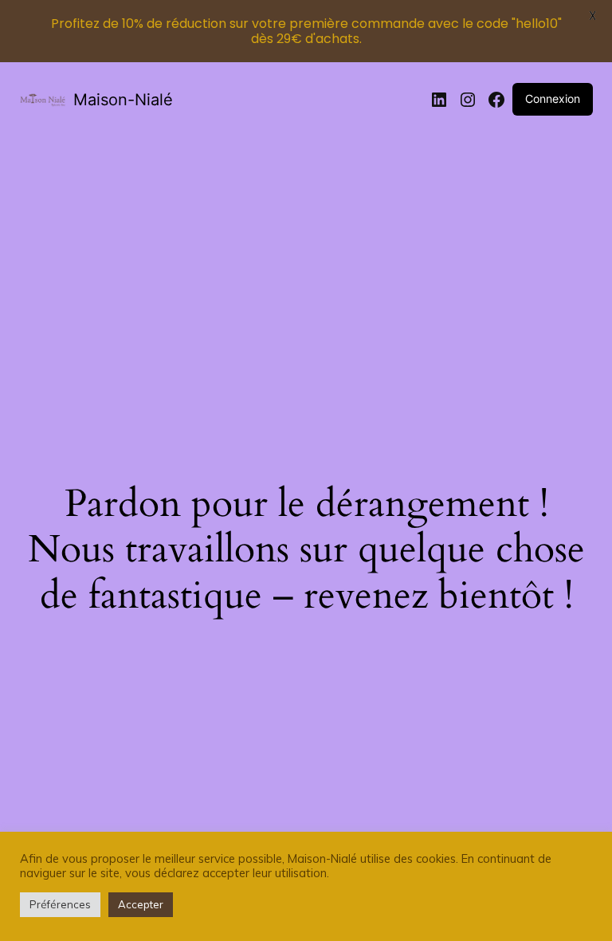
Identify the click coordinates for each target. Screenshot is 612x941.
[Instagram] (467, 99)
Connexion (552, 98)
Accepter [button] (140, 904)
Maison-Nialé (123, 99)
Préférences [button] (60, 904)
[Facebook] (496, 99)
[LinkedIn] (439, 99)
